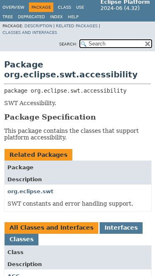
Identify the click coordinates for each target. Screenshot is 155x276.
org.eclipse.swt (30, 191)
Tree (7, 16)
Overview (13, 7)
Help (73, 16)
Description (38, 26)
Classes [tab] (21, 239)
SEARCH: (68, 44)
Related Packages (77, 26)
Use (80, 7)
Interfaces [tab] (121, 227)
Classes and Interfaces (29, 32)
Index (56, 16)
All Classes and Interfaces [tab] (51, 227)
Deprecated (31, 16)
